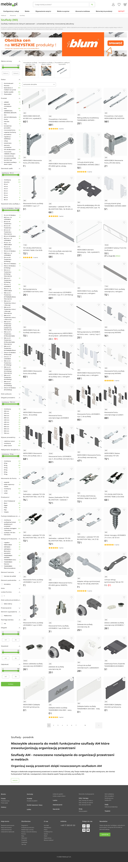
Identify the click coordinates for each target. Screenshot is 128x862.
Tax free (23, 844)
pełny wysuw (12, 445)
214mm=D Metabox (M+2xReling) (12, 389)
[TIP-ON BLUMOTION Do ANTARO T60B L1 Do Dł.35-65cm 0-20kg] (34, 231)
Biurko (3, 794)
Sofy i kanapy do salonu (86, 800)
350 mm (12, 418)
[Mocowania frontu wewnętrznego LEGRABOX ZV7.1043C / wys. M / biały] (61, 397)
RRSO (118, 256)
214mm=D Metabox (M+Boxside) (12, 353)
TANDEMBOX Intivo (12, 559)
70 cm (12, 195)
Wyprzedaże (12, 94)
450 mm (12, 422)
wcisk (12, 491)
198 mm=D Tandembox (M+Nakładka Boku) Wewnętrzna (12, 296)
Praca (45, 829)
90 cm (12, 199)
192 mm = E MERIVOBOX (12, 289)
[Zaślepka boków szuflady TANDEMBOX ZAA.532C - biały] (89, 689)
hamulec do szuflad (12, 576)
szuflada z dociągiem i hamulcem (12, 529)
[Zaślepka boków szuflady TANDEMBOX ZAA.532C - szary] (61, 689)
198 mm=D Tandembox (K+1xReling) (12, 363)
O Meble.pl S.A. (48, 831)
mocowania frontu (12, 130)
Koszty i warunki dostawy (29, 831)
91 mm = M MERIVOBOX (12, 243)
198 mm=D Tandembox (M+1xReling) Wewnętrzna (12, 370)
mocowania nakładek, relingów (12, 152)
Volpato (12, 512)
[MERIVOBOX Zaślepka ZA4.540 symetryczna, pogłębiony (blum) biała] (34, 688)
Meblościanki (57, 805)
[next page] (98, 725)
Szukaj (92, 4)
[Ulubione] (119, 4)
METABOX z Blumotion (12, 550)
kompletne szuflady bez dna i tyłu (12, 159)
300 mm (12, 415)
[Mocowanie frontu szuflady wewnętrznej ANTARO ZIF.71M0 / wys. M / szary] (115, 313)
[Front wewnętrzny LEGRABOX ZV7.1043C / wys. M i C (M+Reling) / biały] (61, 274)
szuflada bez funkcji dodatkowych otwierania (12, 524)
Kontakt (46, 825)
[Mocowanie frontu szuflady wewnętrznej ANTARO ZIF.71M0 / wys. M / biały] (115, 354)
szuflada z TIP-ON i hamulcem (12, 533)
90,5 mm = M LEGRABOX (12, 239)
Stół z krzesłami (109, 796)
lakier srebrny (12, 604)
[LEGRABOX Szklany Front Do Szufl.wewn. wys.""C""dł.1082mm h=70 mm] (115, 231)
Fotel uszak (4, 803)
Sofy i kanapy (83, 798)
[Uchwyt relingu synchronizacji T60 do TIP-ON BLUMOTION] (115, 563)
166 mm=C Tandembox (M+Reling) (12, 280)
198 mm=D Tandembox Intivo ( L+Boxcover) (12, 317)
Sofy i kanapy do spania (86, 802)
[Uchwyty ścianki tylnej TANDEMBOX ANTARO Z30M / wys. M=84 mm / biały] (115, 187)
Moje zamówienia (6, 827)
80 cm (12, 197)
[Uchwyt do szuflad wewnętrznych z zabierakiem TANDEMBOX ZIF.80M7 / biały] (89, 648)
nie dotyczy (12, 180)
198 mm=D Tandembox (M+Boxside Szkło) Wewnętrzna (12, 341)
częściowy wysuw (12, 441)
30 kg (12, 465)
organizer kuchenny (12, 132)
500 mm (12, 424)
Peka (12, 507)
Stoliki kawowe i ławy (34, 805)
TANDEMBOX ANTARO (12, 556)
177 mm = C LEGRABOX (12, 285)
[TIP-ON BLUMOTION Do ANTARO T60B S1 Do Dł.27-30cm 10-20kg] (89, 478)
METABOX (12, 547)
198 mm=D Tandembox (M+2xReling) (12, 383)
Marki (45, 836)
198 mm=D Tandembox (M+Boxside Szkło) (12, 334)
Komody (30, 794)
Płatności (24, 838)
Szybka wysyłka (12, 92)
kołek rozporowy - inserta (12, 485)
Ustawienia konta (6, 829)
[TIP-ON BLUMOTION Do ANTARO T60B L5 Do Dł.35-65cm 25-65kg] (115, 478)
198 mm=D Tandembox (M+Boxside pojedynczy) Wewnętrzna (12, 325)
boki (12, 108)
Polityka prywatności (27, 827)
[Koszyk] (125, 4)
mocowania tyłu (12, 156)
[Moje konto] (113, 4)
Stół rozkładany (109, 794)
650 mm (12, 431)
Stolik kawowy (109, 798)
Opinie (46, 834)
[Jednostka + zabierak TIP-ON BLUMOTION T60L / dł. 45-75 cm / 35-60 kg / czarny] (34, 518)
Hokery (3, 807)
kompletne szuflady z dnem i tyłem (12, 163)
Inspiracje (24, 842)
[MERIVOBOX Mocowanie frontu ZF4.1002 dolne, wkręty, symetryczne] (34, 144)
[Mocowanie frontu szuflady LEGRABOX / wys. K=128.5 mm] (34, 606)
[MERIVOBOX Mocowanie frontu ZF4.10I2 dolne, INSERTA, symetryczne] (115, 144)
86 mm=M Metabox (12, 236)
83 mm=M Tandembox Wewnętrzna (12, 232)
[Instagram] (88, 826)
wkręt (12, 493)
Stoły (80, 809)
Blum (12, 503)
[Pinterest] (84, 830)
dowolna (12, 182)
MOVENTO (12, 553)
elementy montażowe (12, 146)
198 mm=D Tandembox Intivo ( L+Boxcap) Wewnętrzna (12, 310)
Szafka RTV (108, 800)
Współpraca (47, 827)
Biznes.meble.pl (48, 840)
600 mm (12, 429)
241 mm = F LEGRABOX (12, 357)
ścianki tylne (12, 143)
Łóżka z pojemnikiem (59, 796)
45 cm (12, 188)
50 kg (12, 470)
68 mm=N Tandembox (12, 222)
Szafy (106, 804)
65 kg (12, 472)
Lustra (55, 800)
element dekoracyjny (12, 117)
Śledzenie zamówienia (7, 825)
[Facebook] (84, 826)
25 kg (12, 463)
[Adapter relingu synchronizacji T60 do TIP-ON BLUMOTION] (89, 564)
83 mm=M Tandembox (12, 227)
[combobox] (39, 84)
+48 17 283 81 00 (67, 825)
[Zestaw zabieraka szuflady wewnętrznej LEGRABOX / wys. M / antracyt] (34, 647)
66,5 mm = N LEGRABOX (12, 218)
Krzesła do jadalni (32, 801)
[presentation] (4, 44)
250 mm (12, 411)
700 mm (12, 433)
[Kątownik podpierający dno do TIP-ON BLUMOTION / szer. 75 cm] (89, 188)
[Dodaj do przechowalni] (43, 91)
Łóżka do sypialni (58, 794)
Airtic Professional (12, 501)
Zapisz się (105, 834)
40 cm (12, 186)
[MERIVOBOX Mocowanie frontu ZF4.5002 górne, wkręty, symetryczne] (61, 145)
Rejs (12, 510)
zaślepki (12, 102)
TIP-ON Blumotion (12, 149)
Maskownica (12, 615)
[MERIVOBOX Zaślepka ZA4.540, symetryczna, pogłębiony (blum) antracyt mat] (115, 688)
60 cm (12, 193)
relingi (12, 141)
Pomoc (23, 834)
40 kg (12, 467)
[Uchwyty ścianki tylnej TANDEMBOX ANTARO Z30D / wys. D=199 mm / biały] (89, 145)
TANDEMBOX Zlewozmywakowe (12, 567)
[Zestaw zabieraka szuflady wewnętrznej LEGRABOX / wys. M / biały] (115, 606)
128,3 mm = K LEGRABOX (12, 254)
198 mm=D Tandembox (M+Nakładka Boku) (12, 348)
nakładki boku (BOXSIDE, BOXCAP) (12, 111)
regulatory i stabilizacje (12, 137)
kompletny (12, 584)
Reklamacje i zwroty (27, 829)
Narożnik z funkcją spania (86, 794)
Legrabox (12, 542)
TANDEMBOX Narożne (12, 563)
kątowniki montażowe (12, 105)
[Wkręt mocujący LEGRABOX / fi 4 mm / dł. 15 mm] (115, 518)
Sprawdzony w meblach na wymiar (12, 88)
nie (12, 623)
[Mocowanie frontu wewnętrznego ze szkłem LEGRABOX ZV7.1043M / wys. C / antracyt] (115, 396)
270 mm (12, 413)
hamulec (12, 121)
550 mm (12, 426)
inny (12, 123)
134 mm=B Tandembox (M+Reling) (12, 259)
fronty (12, 119)
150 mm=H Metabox (12, 263)
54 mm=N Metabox (12, 215)
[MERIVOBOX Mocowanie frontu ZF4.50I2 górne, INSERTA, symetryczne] (61, 564)
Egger (12, 505)
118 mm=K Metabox (12, 251)
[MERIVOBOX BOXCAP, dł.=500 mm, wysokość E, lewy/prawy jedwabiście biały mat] (34, 99)
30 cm (12, 184)
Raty (22, 836)
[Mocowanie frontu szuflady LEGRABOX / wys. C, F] (34, 187)
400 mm (12, 420)
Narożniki (56, 809)
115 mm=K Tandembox (12, 248)
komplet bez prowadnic (12, 127)
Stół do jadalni (83, 811)
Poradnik (24, 840)
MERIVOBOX (12, 544)
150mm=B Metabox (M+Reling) (12, 267)
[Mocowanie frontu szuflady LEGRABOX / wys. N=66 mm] (61, 608)
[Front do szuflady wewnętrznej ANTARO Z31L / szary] (61, 233)
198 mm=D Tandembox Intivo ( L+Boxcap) (12, 303)
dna (12, 115)
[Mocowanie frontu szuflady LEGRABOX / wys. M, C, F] (34, 563)
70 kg (12, 474)
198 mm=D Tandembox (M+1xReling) (12, 377)
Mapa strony (47, 838)
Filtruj (10, 684)
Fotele (3, 798)
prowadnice (12, 134)
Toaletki (107, 811)
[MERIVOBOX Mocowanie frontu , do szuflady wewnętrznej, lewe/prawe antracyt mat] (89, 437)
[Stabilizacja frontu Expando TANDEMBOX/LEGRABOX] (115, 647)
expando (12, 482)
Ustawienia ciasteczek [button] (7, 831)
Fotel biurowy (5, 801)
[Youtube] (88, 830)
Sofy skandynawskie (85, 804)
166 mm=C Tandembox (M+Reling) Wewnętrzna (12, 273)
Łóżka (29, 809)
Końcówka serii (12, 83)
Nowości (12, 85)
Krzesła (29, 798)
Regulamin (24, 825)
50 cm (12, 191)
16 (85, 725)
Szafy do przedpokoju (111, 807)
